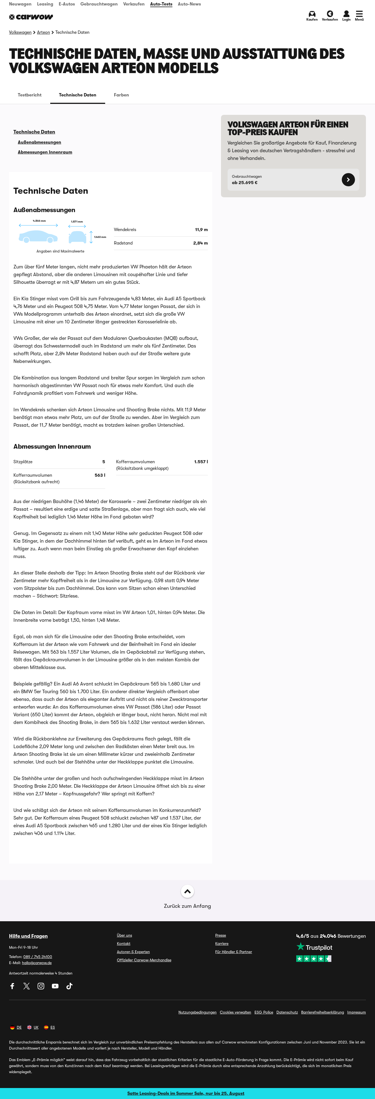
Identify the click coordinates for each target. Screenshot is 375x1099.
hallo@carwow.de (37, 963)
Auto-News (189, 4)
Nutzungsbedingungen (197, 1012)
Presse (220, 935)
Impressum (356, 1012)
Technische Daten (77, 95)
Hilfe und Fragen (28, 936)
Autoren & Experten (133, 952)
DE (19, 1027)
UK (36, 1027)
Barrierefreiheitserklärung (322, 1012)
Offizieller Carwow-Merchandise (144, 960)
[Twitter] (27, 988)
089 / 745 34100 (37, 956)
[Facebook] (13, 988)
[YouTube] (56, 988)
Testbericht (29, 95)
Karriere (221, 943)
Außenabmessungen (39, 142)
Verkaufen (134, 4)
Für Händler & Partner (233, 952)
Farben (121, 95)
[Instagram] (41, 988)
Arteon (43, 32)
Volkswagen (20, 32)
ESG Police (263, 1012)
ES (53, 1027)
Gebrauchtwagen (99, 4)
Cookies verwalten (235, 1012)
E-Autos (67, 4)
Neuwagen (20, 4)
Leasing (45, 4)
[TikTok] (69, 988)
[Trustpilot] (331, 952)
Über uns (124, 935)
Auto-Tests (161, 4)
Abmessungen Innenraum (45, 152)
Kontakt (123, 943)
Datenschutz (287, 1012)
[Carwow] (31, 17)
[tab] (29, 95)
